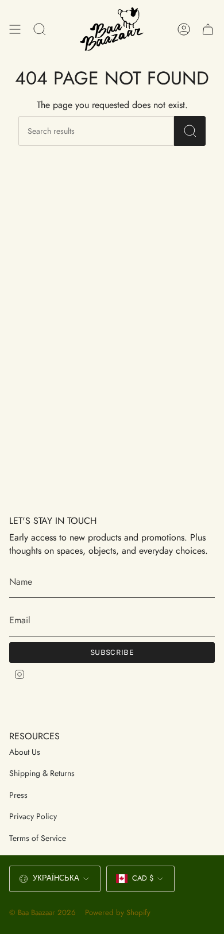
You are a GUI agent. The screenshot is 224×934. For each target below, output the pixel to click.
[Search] (190, 131)
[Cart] (208, 29)
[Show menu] (14, 29)
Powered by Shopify (117, 912)
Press (18, 795)
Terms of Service (37, 838)
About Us (24, 752)
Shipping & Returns (42, 773)
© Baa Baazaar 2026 (42, 912)
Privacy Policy (33, 816)
